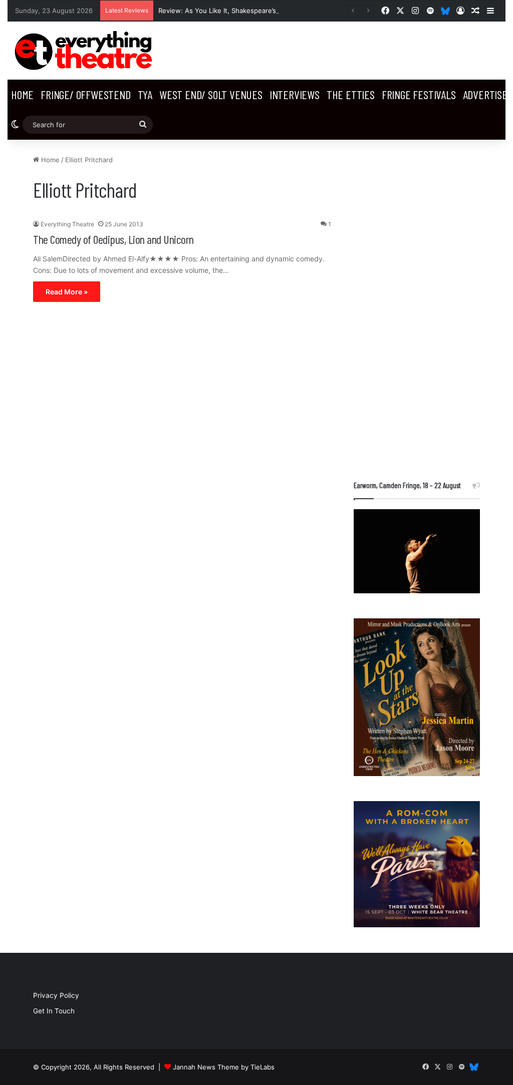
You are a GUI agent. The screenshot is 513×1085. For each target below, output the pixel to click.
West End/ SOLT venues (211, 94)
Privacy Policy (56, 995)
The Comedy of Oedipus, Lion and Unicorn (113, 239)
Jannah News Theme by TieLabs (224, 1067)
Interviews (295, 94)
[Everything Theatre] (85, 51)
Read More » (67, 291)
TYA (145, 94)
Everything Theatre (67, 224)
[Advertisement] (417, 305)
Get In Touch (54, 1011)
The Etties (351, 94)
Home (22, 94)
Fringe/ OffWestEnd (85, 94)
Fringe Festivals (419, 94)
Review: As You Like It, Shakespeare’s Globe (227, 11)
